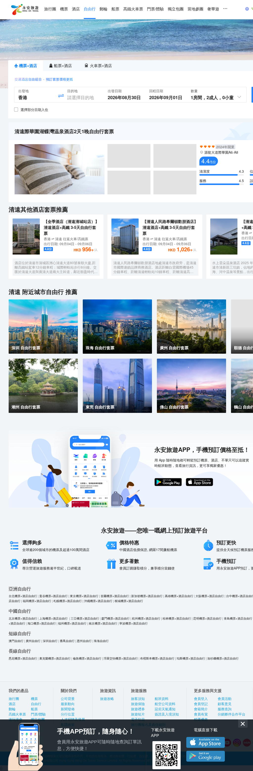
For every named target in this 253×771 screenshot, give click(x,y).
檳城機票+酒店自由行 (129, 601)
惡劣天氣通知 (165, 709)
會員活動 (225, 699)
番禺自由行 (67, 641)
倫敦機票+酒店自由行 (87, 658)
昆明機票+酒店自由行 (207, 618)
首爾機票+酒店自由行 (115, 596)
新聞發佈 (68, 709)
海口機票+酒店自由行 (41, 623)
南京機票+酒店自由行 (103, 623)
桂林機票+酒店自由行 (177, 618)
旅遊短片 (138, 714)
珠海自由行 (101, 641)
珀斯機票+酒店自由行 (191, 658)
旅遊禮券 (138, 709)
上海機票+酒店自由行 (53, 618)
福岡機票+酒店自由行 (37, 601)
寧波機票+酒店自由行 (133, 623)
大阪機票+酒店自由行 (209, 596)
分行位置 (68, 714)
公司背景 (68, 699)
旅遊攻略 (107, 699)
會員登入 (201, 699)
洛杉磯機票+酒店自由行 (223, 658)
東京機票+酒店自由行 (84, 596)
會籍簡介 (201, 709)
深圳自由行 (50, 641)
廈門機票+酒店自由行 (115, 618)
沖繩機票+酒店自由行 (98, 601)
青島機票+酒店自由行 (238, 618)
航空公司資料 (165, 704)
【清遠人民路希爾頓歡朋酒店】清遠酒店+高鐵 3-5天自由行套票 (170, 227)
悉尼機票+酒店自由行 (23, 658)
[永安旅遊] (24, 9)
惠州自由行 (84, 641)
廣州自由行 (33, 641)
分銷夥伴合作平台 (231, 714)
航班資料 (162, 699)
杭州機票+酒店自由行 (146, 618)
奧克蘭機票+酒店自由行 (55, 658)
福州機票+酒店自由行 (72, 623)
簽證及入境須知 (167, 714)
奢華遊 (213, 9)
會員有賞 (201, 714)
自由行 (90, 9)
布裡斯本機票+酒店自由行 (157, 658)
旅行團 (50, 9)
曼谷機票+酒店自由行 (53, 596)
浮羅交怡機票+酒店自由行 (121, 658)
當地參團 (195, 9)
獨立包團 (176, 9)
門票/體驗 (155, 9)
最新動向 (68, 704)
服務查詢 (225, 709)
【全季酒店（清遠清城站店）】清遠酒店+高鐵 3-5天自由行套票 (71, 227)
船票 (115, 9)
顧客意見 (225, 704)
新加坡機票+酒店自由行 (147, 596)
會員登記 (201, 704)
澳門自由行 (16, 641)
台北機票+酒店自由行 (23, 596)
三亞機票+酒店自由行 (85, 618)
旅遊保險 (138, 704)
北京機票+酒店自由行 (23, 618)
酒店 (76, 9)
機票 (64, 9)
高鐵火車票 (133, 9)
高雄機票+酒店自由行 (179, 596)
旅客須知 (138, 699)
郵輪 (103, 9)
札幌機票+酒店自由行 (67, 601)
